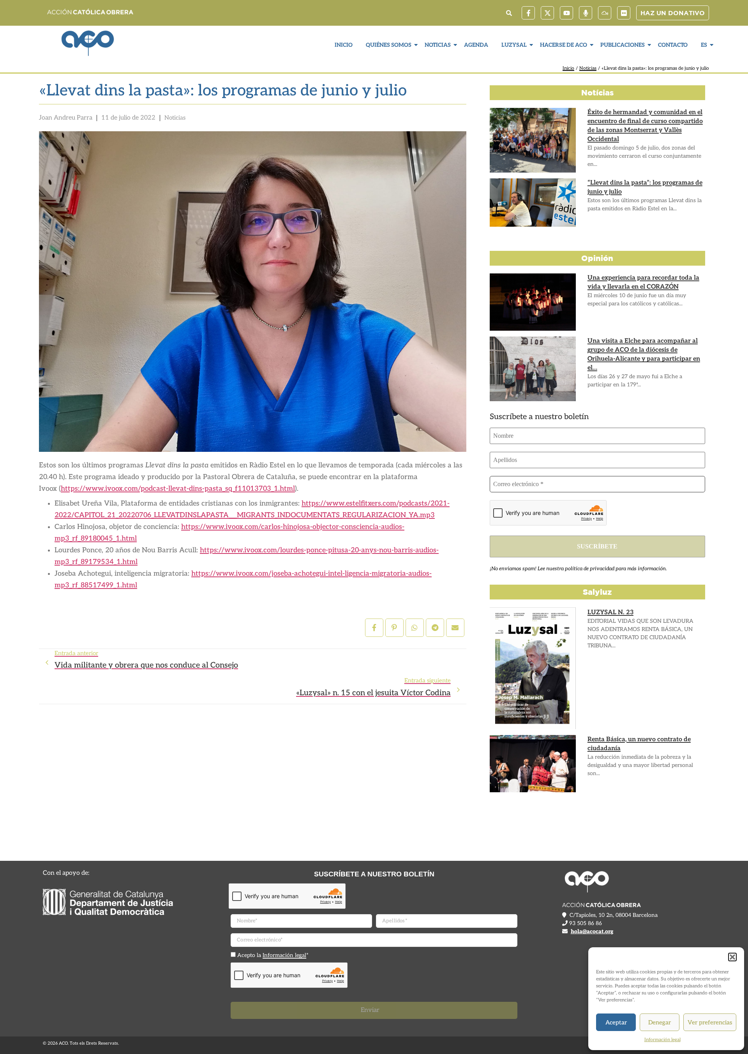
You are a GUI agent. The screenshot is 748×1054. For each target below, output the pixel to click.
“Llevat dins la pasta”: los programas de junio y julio (644, 187)
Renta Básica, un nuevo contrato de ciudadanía (639, 744)
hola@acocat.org (592, 931)
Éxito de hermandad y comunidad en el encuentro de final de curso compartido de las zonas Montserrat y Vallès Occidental (645, 126)
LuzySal (514, 45)
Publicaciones (622, 45)
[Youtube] (566, 12)
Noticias (438, 45)
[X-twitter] (547, 12)
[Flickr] (623, 12)
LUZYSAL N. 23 (610, 612)
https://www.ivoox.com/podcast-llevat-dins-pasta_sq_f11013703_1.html (178, 489)
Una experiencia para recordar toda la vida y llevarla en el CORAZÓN (643, 282)
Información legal (662, 1040)
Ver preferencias (710, 1022)
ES (704, 45)
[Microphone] (585, 12)
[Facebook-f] (528, 12)
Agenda (476, 45)
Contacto (673, 45)
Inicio (344, 45)
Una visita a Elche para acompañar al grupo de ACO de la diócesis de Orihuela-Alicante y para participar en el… (643, 354)
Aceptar (616, 1022)
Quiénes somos (388, 45)
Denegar (659, 1022)
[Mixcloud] (604, 12)
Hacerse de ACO (563, 45)
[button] (732, 957)
